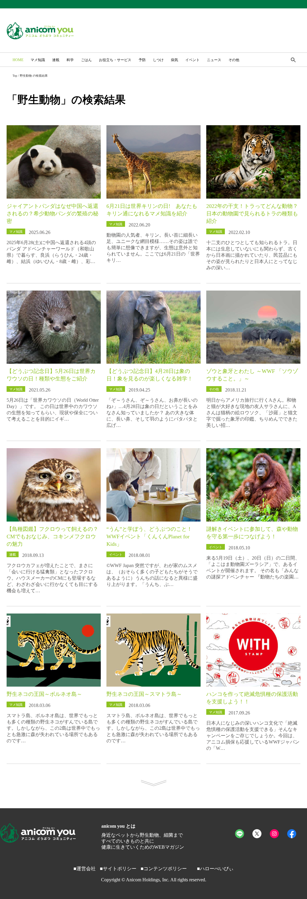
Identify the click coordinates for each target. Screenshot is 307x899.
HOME (18, 60)
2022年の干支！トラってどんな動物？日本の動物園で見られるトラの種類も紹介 (252, 213)
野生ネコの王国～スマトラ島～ (144, 694)
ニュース (214, 60)
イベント (192, 60)
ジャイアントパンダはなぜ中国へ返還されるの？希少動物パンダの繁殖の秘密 (52, 213)
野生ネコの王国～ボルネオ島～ (44, 694)
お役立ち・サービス (115, 60)
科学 (70, 60)
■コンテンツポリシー (164, 868)
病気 (174, 60)
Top (15, 75)
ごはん (86, 60)
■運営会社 (84, 868)
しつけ (158, 60)
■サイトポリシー (118, 868)
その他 (233, 60)
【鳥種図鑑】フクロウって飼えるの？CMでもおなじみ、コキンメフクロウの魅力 (52, 536)
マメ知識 (38, 60)
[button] (293, 60)
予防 (142, 60)
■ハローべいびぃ (215, 868)
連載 (55, 60)
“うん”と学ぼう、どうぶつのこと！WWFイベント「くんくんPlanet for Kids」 (149, 536)
